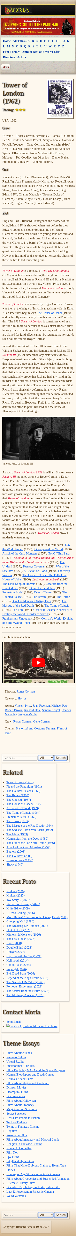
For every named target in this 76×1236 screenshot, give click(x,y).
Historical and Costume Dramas (35, 728)
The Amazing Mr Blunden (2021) (27, 925)
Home (7, 41)
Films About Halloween (21, 1100)
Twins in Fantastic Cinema (22, 1126)
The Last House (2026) (20, 938)
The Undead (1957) (18, 799)
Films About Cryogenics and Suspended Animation (38, 1178)
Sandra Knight (51, 710)
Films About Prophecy (20, 1105)
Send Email (13, 1021)
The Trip (17, 609)
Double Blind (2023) (19, 947)
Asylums (11, 1130)
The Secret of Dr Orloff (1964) (25, 982)
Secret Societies (16, 1113)
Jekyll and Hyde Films (20, 1161)
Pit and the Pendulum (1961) (24, 786)
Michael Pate (59, 705)
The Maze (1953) (17, 834)
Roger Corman (26, 691)
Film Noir (12, 1152)
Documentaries (15, 1096)
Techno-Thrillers (16, 1122)
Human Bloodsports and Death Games (30, 1074)
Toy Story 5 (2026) (18, 900)
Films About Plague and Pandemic (27, 1083)
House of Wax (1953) (19, 860)
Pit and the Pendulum (42, 588)
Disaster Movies (16, 1087)
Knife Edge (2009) (18, 908)
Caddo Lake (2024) (18, 964)
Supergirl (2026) (16, 969)
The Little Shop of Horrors (18, 583)
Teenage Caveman (34, 566)
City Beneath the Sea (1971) (23, 956)
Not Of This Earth (59, 553)
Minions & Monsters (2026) (23, 934)
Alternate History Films (20, 1183)
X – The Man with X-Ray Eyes (31, 601)
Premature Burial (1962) (21, 817)
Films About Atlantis (19, 1052)
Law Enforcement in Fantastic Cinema (30, 1191)
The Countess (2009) (19, 856)
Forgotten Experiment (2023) (24, 986)
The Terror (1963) (17, 821)
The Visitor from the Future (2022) (27, 991)
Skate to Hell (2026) (18, 930)
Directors (9, 57)
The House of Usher (49, 313)
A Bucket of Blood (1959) (22, 808)
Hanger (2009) (15, 951)
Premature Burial (12, 592)
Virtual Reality (15, 1061)
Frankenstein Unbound (16, 618)
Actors (21, 57)
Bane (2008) (14, 943)
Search (61, 757)
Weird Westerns (16, 1195)
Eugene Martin (27, 714)
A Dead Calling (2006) (20, 913)
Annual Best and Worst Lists (41, 51)
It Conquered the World (48, 549)
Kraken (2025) (15, 895)
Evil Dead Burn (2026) (20, 973)
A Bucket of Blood (35, 571)
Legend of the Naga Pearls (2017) (27, 978)
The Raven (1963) (17, 795)
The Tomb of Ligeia (56, 605)
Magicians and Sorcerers (21, 1109)
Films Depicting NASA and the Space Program (35, 1070)
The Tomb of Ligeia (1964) (23, 812)
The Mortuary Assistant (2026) (25, 995)
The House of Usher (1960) (23, 804)
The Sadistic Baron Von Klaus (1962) (29, 829)
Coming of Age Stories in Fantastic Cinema (33, 1174)
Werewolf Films (16, 1057)
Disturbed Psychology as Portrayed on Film (33, 1187)
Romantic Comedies (18, 1148)
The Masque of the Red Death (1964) (29, 825)
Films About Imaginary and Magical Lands (32, 1139)
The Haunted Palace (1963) (23, 791)
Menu (6, 67)
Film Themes (11, 51)
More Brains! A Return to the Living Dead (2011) (36, 917)
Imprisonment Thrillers (20, 1065)
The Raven (39, 596)
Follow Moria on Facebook (40, 1026)
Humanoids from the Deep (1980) (27, 838)
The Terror (63, 596)
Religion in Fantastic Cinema (24, 1144)
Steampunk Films (17, 1092)
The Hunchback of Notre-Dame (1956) (30, 842)
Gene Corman (41, 721)
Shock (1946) (14, 864)
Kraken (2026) (15, 891)
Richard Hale (32, 710)
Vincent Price (23, 705)
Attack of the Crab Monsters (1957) (28, 847)
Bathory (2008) (15, 851)
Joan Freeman (41, 705)
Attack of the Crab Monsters (19, 553)
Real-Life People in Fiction (23, 1117)
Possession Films (16, 1135)
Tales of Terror (43, 592)
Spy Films (12, 1157)
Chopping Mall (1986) (20, 921)
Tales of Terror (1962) (20, 782)
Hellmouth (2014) (17, 960)
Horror (22, 698)
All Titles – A (21, 41)
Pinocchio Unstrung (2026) (23, 904)
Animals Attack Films (19, 1079)
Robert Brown (14, 710)
